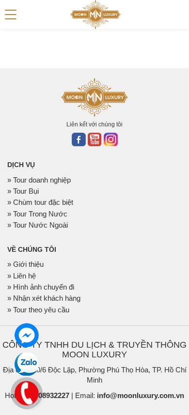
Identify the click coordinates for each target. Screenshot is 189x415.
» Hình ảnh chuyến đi (40, 287)
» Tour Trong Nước (37, 214)
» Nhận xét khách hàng (43, 298)
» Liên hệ (21, 276)
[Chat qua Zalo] (27, 364)
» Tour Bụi (23, 191)
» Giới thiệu (25, 264)
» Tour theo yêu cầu (38, 310)
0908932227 (50, 395)
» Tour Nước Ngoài (37, 225)
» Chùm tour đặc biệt (40, 202)
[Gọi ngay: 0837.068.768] (27, 392)
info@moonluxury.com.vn (140, 395)
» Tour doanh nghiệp (39, 180)
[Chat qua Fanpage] (27, 335)
